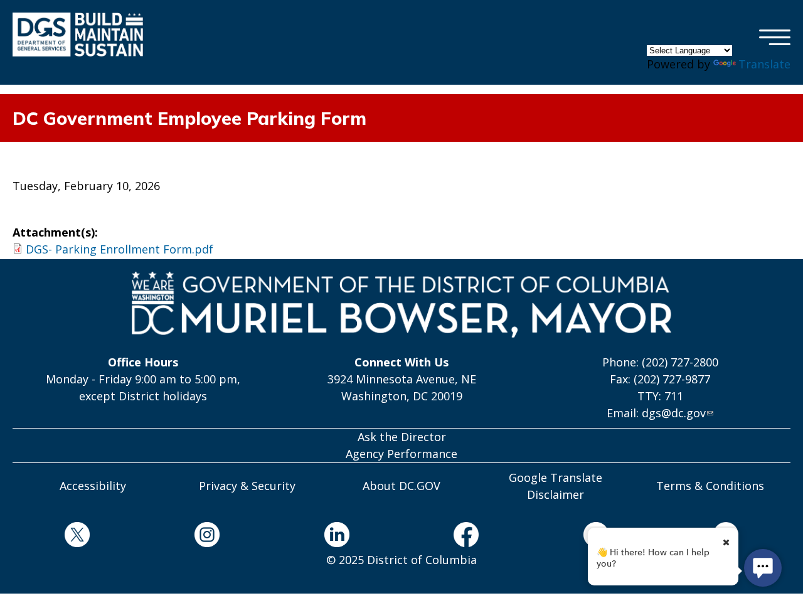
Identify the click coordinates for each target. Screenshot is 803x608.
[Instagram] (207, 537)
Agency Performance (401, 453)
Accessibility (93, 485)
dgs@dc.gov (674, 412)
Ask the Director (402, 436)
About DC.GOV (401, 485)
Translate (764, 64)
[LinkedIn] (337, 537)
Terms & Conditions (710, 485)
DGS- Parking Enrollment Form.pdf (119, 249)
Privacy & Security (247, 485)
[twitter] (77, 537)
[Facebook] (466, 537)
